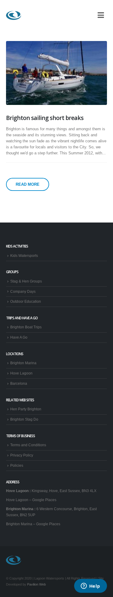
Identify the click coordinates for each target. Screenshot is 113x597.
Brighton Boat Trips (26, 327)
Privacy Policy (21, 455)
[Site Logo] (13, 15)
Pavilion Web (36, 584)
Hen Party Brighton (25, 409)
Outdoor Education (25, 301)
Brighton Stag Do (24, 419)
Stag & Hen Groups (26, 281)
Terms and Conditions (28, 445)
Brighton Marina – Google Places (33, 524)
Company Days (23, 291)
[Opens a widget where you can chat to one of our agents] (90, 586)
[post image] (56, 73)
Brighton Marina (23, 363)
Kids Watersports (24, 255)
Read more (27, 184)
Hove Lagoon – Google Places (31, 500)
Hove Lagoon (21, 373)
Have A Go (18, 337)
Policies (16, 465)
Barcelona (18, 383)
